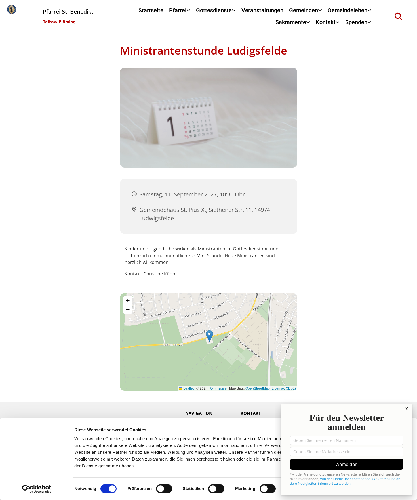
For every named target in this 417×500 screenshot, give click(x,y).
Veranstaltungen (262, 10)
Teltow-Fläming (59, 21)
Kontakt (326, 22)
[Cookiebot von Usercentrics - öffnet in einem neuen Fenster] (37, 489)
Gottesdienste (214, 10)
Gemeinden (303, 10)
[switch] (164, 488)
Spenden (356, 22)
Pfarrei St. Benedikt (68, 11)
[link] (179, 10)
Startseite (150, 10)
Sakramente (290, 22)
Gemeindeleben (347, 10)
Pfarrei (177, 10)
